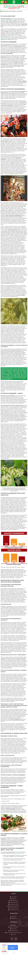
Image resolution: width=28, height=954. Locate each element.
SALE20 (18, 8)
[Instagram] (16, 939)
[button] (2, 2)
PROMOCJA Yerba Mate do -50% (11, 6)
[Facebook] (12, 939)
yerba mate (10, 19)
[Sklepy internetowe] (14, 952)
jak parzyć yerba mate (20, 853)
